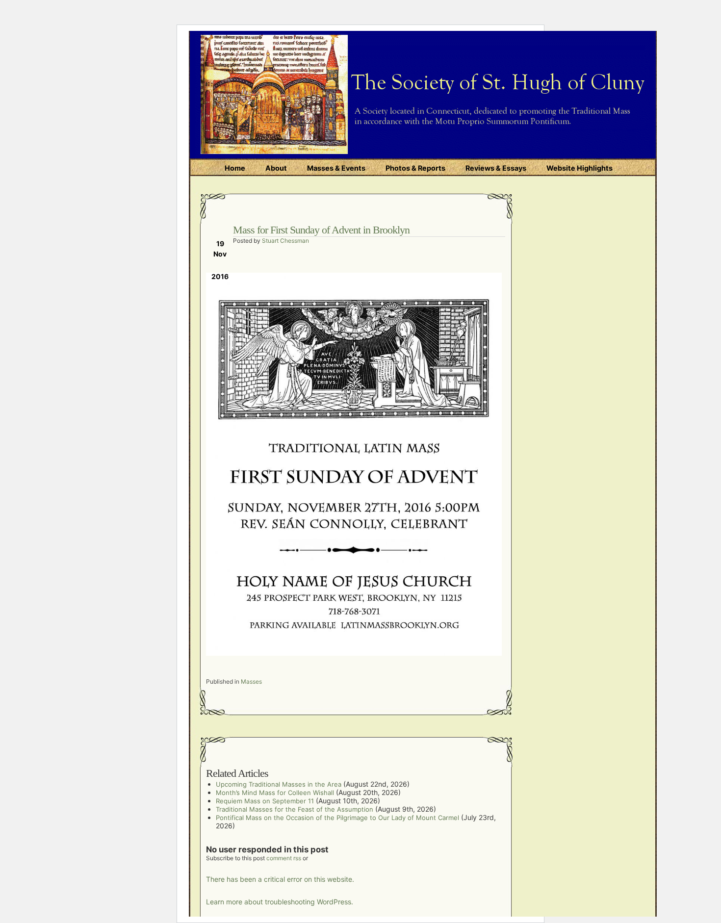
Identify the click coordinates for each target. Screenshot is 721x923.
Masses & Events (336, 168)
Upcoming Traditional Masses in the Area (278, 784)
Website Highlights (579, 168)
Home (235, 168)
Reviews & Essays (495, 168)
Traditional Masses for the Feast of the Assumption (294, 809)
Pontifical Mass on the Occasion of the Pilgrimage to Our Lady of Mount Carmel (337, 817)
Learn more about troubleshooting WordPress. (279, 901)
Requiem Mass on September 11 (265, 801)
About (276, 168)
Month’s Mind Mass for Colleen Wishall (275, 792)
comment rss (283, 858)
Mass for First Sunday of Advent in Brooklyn (321, 230)
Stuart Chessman (285, 240)
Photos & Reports (415, 168)
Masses (251, 681)
